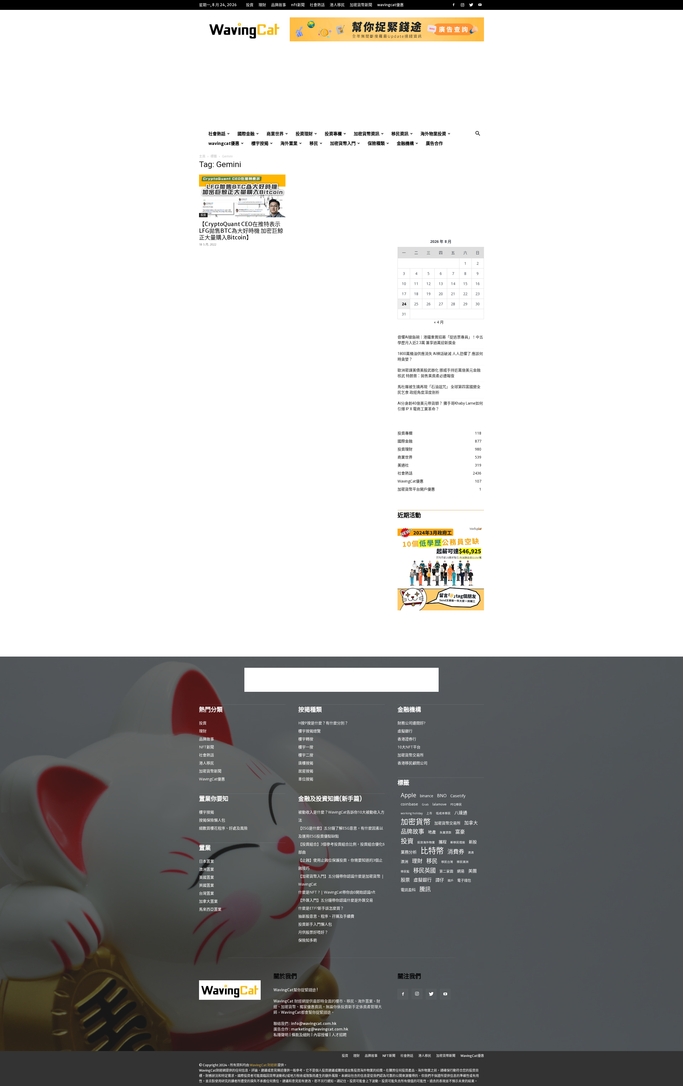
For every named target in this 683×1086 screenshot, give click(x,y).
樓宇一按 (305, 746)
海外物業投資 (433, 133)
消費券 (455, 851)
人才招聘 (339, 1034)
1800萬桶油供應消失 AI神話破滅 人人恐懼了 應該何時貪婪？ (440, 356)
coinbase (409, 804)
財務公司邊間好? (411, 722)
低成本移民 (443, 813)
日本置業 (206, 861)
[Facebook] (454, 5)
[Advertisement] (341, 89)
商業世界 (275, 133)
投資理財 (304, 133)
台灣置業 (206, 893)
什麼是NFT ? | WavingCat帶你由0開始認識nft (336, 892)
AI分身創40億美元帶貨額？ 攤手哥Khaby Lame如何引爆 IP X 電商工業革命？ (440, 406)
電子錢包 (464, 880)
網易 (460, 871)
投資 (249, 4)
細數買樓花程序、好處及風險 (223, 828)
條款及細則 (301, 1034)
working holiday (412, 813)
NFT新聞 (298, 4)
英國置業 (206, 885)
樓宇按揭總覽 (309, 730)
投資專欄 (333, 133)
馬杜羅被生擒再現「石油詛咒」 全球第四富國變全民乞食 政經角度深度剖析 (439, 389)
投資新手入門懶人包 (315, 924)
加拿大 (471, 823)
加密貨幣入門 (343, 143)
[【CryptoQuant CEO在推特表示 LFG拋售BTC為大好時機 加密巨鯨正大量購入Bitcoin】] (242, 196)
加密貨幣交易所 (411, 754)
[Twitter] (471, 5)
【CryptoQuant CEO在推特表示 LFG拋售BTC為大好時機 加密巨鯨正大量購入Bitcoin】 (241, 230)
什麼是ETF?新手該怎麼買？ (321, 908)
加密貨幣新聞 (361, 4)
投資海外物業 (426, 842)
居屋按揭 (305, 770)
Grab (425, 804)
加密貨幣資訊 (366, 133)
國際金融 (246, 133)
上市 (429, 813)
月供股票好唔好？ (313, 932)
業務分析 (409, 852)
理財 (262, 4)
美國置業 (206, 877)
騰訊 (425, 889)
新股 (473, 841)
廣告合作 (434, 143)
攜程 (443, 841)
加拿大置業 (208, 901)
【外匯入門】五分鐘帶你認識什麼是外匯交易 (335, 900)
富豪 (460, 831)
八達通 (460, 813)
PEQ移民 (456, 804)
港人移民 (337, 4)
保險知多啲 (307, 940)
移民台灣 (447, 862)
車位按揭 (305, 778)
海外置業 (288, 143)
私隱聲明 (280, 1034)
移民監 (405, 871)
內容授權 (320, 1034)
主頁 (202, 156)
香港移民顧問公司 (412, 762)
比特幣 (432, 851)
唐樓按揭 (305, 762)
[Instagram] (462, 5)
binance (426, 795)
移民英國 (424, 870)
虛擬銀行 (405, 730)
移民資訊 (399, 133)
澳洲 (404, 861)
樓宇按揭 (259, 143)
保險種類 (376, 143)
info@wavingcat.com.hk (313, 1023)
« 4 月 (439, 322)
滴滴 (471, 852)
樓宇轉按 (305, 738)
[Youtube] (480, 5)
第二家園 (446, 871)
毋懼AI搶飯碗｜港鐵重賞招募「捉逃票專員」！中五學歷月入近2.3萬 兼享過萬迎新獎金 (440, 340)
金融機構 (405, 143)
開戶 (451, 880)
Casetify (458, 795)
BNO (442, 796)
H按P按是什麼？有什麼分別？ (323, 722)
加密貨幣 (416, 821)
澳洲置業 (206, 869)
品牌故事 (278, 4)
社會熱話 (317, 4)
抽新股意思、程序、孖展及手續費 (326, 916)
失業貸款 (445, 832)
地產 (432, 832)
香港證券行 (407, 738)
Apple (408, 795)
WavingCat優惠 (390, 4)
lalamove (439, 804)
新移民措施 (457, 842)
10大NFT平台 (409, 746)
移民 (313, 143)
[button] (477, 134)
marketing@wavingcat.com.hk (319, 1029)
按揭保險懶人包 (212, 820)
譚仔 (439, 880)
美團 (472, 871)
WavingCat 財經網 (263, 1065)
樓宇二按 (305, 754)
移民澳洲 (462, 862)
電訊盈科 (408, 889)
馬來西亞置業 (210, 909)
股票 (405, 880)
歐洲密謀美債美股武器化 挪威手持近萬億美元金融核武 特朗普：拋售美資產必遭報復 (439, 373)
